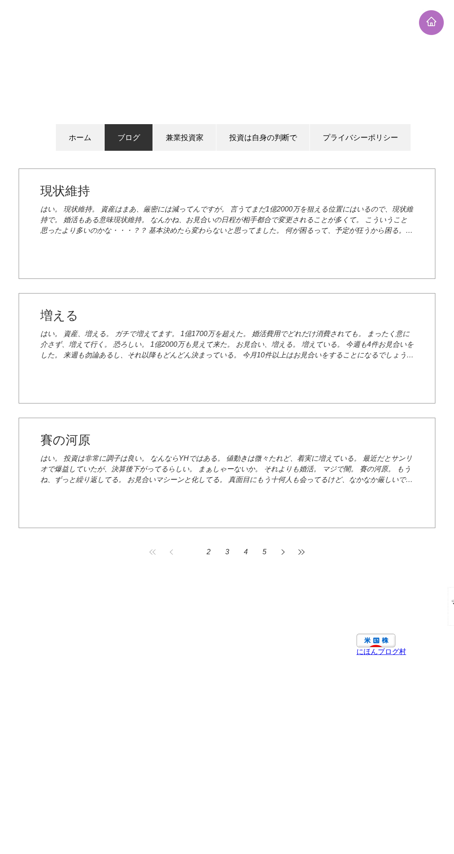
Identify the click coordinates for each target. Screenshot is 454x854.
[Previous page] (171, 552)
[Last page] (301, 552)
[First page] (152, 552)
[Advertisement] (227, 62)
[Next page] (283, 552)
